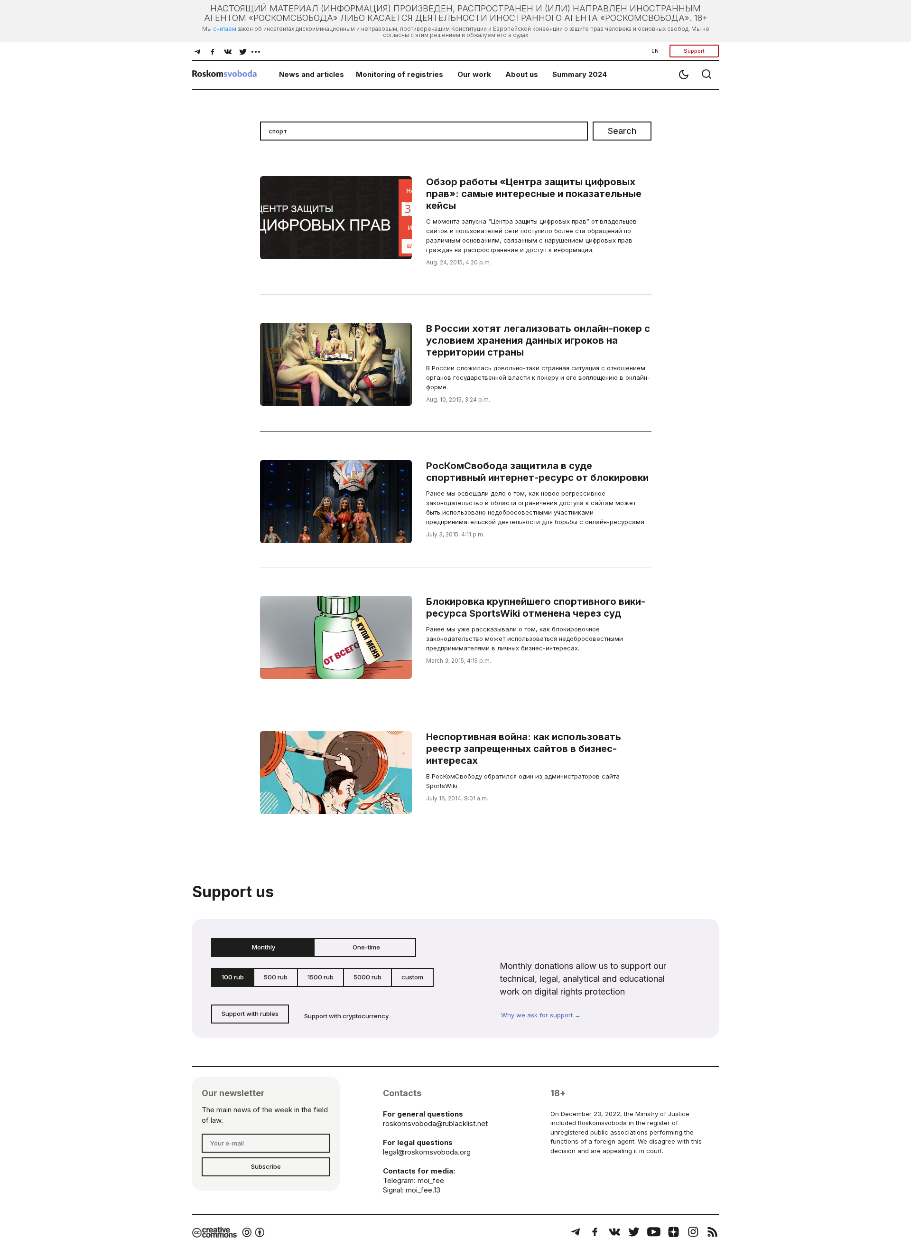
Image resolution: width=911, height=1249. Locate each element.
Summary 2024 (579, 74)
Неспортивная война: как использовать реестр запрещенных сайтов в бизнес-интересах (523, 748)
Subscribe (266, 1166)
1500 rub (320, 977)
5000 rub (367, 977)
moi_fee (431, 1180)
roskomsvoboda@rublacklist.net (435, 1123)
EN (655, 50)
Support (694, 50)
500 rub (276, 977)
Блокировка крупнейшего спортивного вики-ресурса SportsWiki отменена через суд (535, 607)
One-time (366, 947)
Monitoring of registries (399, 74)
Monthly (263, 947)
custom (412, 977)
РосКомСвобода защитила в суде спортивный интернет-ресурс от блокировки (537, 471)
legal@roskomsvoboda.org (427, 1151)
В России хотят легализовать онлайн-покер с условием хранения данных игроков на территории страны (538, 340)
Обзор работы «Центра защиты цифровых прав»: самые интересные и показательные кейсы (533, 193)
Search (622, 131)
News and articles (311, 74)
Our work (474, 74)
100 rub (233, 977)
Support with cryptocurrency (346, 1016)
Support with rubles (250, 1013)
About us (521, 74)
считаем (224, 28)
